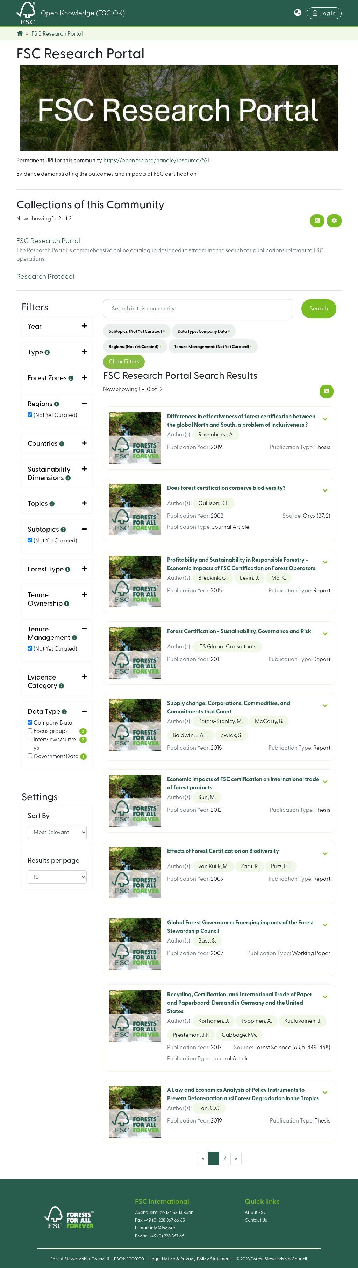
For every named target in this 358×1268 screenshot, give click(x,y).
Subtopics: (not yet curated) (137, 331)
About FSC (255, 1212)
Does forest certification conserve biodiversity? (226, 488)
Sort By (39, 815)
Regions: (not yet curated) (135, 346)
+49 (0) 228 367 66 (166, 1236)
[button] (298, 13)
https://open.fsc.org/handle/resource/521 (156, 160)
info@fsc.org (163, 1228)
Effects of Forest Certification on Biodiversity (223, 851)
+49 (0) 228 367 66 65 (164, 1220)
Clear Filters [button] (124, 362)
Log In (328, 13)
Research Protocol (45, 276)
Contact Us (256, 1220)
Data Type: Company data (204, 331)
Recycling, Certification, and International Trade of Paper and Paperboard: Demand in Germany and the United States (239, 1003)
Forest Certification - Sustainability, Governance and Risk (239, 631)
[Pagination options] (334, 220)
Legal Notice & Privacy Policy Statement (190, 1259)
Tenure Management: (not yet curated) (213, 346)
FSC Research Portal (48, 241)
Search (319, 309)
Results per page (53, 860)
